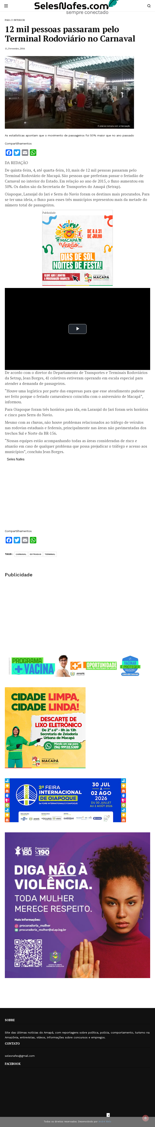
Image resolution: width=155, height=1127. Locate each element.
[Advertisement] (77, 497)
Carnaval (21, 554)
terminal (50, 554)
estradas (35, 554)
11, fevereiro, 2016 (15, 48)
